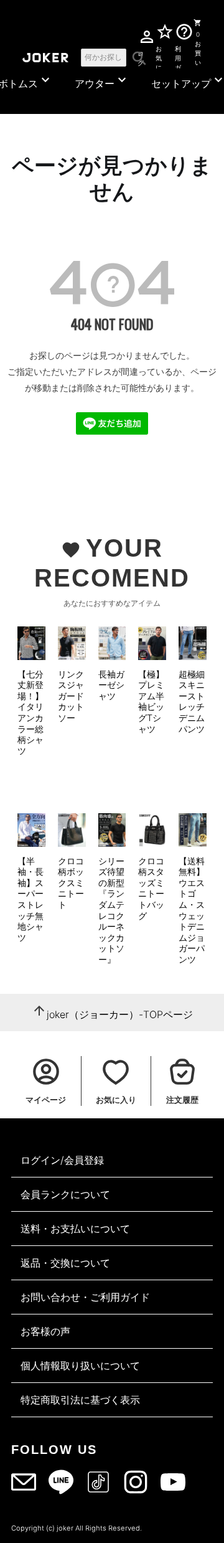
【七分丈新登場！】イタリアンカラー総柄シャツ (30, 712)
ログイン (141, 56)
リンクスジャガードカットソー (71, 696)
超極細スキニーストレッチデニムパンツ (192, 701)
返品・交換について (65, 1263)
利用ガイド (178, 56)
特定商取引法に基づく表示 (80, 1400)
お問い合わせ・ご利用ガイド (85, 1297)
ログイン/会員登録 (62, 1160)
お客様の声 (45, 1331)
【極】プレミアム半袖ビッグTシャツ (151, 701)
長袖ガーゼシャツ (111, 685)
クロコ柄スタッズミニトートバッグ (151, 888)
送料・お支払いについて (75, 1228)
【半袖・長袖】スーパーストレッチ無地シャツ (30, 899)
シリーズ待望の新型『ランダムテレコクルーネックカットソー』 (111, 910)
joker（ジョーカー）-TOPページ (120, 1014)
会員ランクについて (65, 1194)
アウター (102, 81)
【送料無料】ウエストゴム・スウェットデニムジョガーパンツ (192, 910)
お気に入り (159, 56)
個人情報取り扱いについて (80, 1365)
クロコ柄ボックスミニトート (71, 883)
